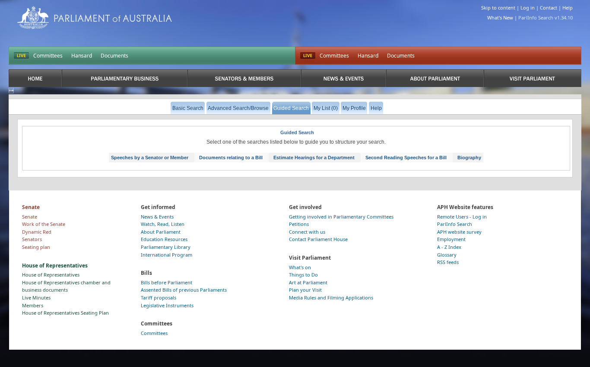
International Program (166, 254)
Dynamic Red (36, 232)
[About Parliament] (435, 78)
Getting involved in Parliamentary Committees (341, 216)
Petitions (299, 224)
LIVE (21, 55)
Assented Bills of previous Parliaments (184, 290)
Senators (32, 239)
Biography (469, 157)
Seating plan (36, 247)
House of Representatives (50, 274)
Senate (29, 216)
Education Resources (164, 239)
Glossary (447, 254)
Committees (48, 55)
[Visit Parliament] (532, 78)
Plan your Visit (305, 290)
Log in (527, 7)
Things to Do (303, 274)
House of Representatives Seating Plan (65, 312)
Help (567, 7)
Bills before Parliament (166, 282)
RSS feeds (448, 262)
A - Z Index (449, 247)
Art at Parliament (308, 282)
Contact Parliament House (318, 239)
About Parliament (161, 232)
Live (307, 55)
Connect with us (307, 232)
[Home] (35, 78)
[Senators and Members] (244, 78)
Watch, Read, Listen (162, 224)
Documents (114, 55)
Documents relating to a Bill (231, 157)
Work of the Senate (43, 224)
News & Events (157, 216)
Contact (548, 7)
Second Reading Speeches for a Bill (406, 157)
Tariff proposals (158, 297)
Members (32, 305)
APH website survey (459, 232)
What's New (500, 17)
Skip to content (498, 7)
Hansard (81, 55)
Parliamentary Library (165, 247)
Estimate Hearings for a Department (314, 157)
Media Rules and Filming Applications (331, 297)
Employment (451, 239)
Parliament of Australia (94, 17)
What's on (300, 267)
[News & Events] (344, 78)
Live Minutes (36, 297)
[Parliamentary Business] (124, 78)
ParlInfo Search (454, 224)
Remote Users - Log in (462, 216)
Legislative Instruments (167, 305)
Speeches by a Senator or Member (149, 157)
